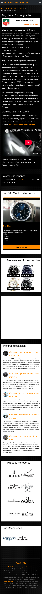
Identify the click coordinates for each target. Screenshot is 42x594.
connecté (19, 179)
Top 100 (7, 226)
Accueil (18, 563)
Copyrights (29, 567)
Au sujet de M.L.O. (8, 567)
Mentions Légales (20, 567)
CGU (24, 563)
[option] (21, 224)
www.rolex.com (8, 581)
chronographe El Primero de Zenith (22, 124)
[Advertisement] (21, 318)
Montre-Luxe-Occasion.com (16, 2)
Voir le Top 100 (21, 247)
